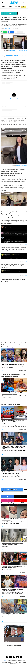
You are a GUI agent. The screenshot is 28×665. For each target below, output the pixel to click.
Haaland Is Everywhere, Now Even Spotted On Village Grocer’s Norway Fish (12, 590)
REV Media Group (14, 660)
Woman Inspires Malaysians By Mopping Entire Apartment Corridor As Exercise (12, 544)
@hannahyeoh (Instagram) (23, 50)
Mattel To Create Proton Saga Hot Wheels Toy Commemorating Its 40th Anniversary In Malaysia (14, 422)
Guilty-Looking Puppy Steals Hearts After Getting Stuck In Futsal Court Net (13, 614)
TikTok (11, 55)
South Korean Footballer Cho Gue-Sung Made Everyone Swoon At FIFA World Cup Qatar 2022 (13, 447)
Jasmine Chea (7, 28)
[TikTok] (17, 657)
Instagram (8, 55)
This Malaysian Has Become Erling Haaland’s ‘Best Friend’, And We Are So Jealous (13, 567)
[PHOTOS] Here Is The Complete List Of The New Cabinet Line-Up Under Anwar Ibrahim (13, 363)
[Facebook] (7, 657)
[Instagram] (14, 657)
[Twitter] (10, 657)
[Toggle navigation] (2, 3)
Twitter (25, 244)
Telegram (16, 55)
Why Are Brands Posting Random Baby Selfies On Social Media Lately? (13, 519)
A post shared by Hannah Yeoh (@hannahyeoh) (14, 113)
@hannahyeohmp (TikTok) (13, 50)
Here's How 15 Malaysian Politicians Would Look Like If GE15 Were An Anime (12, 472)
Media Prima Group (22, 660)
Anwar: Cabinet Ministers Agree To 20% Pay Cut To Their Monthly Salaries (13, 393)
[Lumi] (21, 657)
